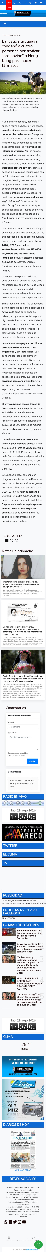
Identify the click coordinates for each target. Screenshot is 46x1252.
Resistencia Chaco (15, 29)
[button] (3, 2)
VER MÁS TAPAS (23, 1170)
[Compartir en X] (12, 541)
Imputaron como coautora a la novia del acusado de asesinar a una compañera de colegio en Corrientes (21, 584)
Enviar (32, 761)
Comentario (12, 733)
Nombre (11, 722)
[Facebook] (25, 2)
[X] (19, 2)
